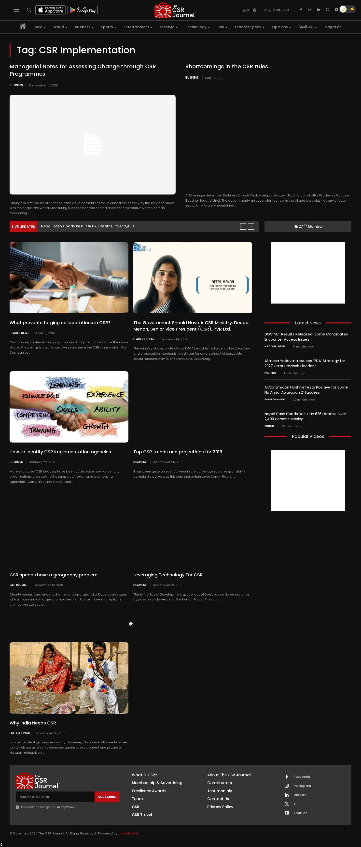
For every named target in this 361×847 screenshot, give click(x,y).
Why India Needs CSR (33, 723)
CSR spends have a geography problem (53, 575)
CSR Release (18, 585)
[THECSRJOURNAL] (175, 10)
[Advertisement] (308, 273)
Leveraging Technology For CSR (168, 575)
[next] (251, 226)
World (269, 426)
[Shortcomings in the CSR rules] (268, 137)
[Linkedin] (318, 9)
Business (16, 85)
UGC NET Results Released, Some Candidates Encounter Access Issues (306, 337)
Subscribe (107, 797)
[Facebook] (301, 9)
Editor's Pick (20, 733)
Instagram (302, 786)
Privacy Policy (65, 807)
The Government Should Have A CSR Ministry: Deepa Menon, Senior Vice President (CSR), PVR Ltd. (191, 325)
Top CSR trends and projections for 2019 (177, 452)
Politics (270, 373)
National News (275, 346)
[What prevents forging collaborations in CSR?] (69, 277)
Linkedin (300, 795)
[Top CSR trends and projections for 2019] (192, 407)
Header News (19, 333)
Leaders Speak (143, 339)
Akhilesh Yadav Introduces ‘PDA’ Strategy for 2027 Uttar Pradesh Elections (304, 363)
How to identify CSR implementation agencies (60, 452)
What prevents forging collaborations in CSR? (60, 322)
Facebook (302, 777)
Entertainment (275, 399)
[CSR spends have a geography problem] (69, 529)
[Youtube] (336, 9)
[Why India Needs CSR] (69, 677)
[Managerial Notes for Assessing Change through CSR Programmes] (93, 144)
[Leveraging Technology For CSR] (192, 529)
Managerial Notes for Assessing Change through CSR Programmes (83, 70)
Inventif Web (129, 833)
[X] (327, 9)
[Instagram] (309, 9)
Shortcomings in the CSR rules (226, 66)
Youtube (300, 813)
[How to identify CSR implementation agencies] (69, 407)
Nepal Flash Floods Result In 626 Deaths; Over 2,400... (88, 226)
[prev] (243, 226)
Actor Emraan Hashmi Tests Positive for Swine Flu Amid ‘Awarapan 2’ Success (306, 390)
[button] (29, 9)
